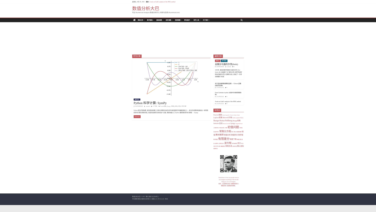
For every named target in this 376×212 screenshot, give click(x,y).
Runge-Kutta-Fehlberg (222, 120)
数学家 (240, 135)
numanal (148, 106)
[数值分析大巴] (134, 20)
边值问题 (234, 146)
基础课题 (159, 20)
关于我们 (205, 20)
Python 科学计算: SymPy (150, 103)
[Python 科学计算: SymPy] (171, 61)
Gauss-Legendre (226, 115)
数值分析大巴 (145, 8)
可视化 (172, 106)
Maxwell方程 (227, 117)
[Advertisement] (188, 37)
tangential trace (239, 123)
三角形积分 (216, 127)
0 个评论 (155, 106)
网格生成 (228, 146)
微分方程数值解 (237, 131)
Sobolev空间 (217, 123)
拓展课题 (177, 20)
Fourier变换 (163, 106)
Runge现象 (237, 121)
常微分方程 (225, 131)
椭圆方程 (239, 139)
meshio (234, 117)
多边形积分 (216, 131)
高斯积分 (215, 148)
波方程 (227, 143)
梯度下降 (233, 139)
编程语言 (137, 99)
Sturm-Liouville (226, 123)
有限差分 (224, 138)
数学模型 (215, 139)
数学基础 (150, 20)
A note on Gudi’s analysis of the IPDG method (162, 2)
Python (241, 117)
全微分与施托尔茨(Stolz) (226, 64)
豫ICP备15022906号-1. (152, 196)
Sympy (168, 106)
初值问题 (233, 127)
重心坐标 (240, 146)
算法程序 (187, 20)
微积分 (217, 60)
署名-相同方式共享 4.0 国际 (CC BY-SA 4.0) (151, 199)
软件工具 (196, 20)
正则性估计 (221, 143)
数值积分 (234, 135)
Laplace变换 (217, 117)
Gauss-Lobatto (233, 115)
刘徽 (226, 127)
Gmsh (238, 115)
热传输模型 (234, 143)
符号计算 (184, 106)
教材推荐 (220, 135)
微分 (176, 106)
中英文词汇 (222, 127)
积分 (179, 106)
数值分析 (140, 20)
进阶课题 (168, 20)
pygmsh (238, 117)
